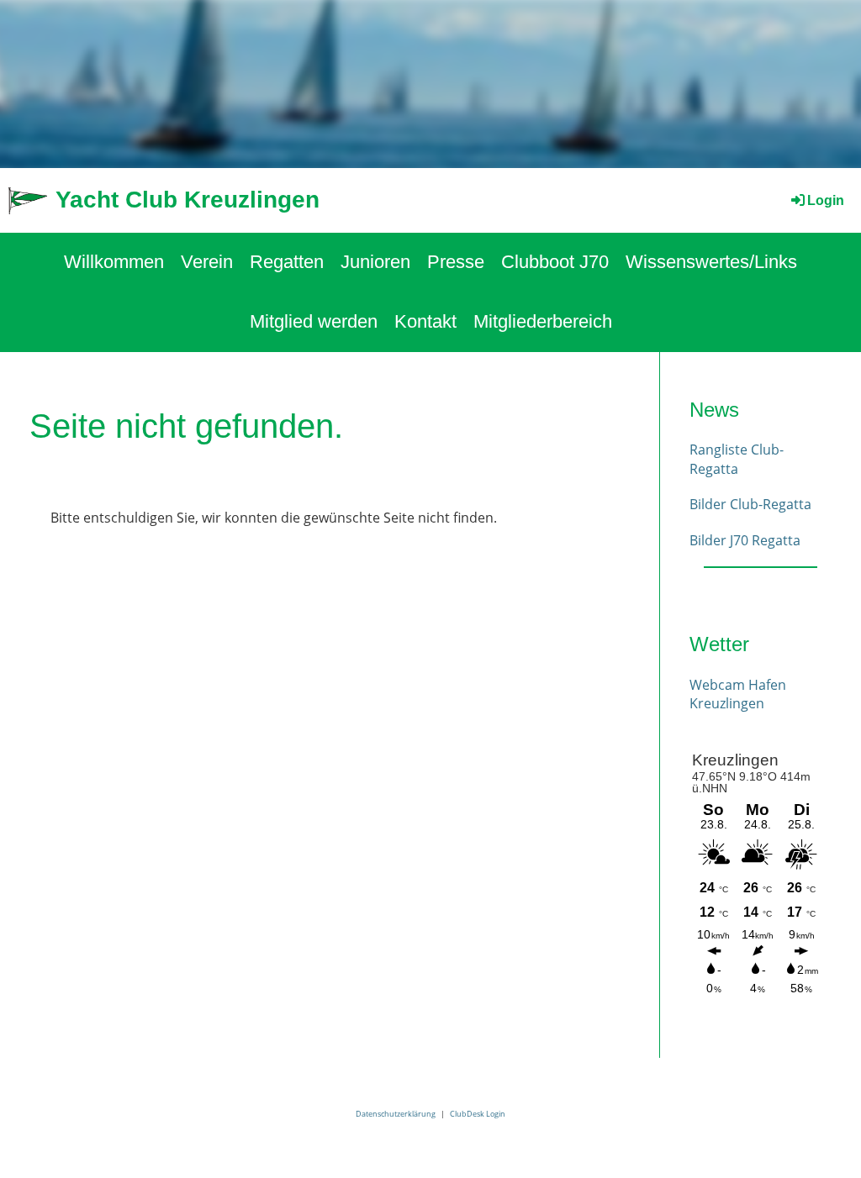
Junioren (375, 261)
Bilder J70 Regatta (744, 540)
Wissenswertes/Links (711, 261)
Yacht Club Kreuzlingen (187, 200)
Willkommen (114, 261)
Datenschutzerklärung (396, 1113)
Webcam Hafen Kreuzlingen (737, 694)
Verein (207, 261)
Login (825, 200)
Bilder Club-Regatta (750, 504)
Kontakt (425, 321)
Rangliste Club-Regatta (736, 458)
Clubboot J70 (555, 261)
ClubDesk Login (477, 1113)
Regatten (287, 261)
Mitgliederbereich (542, 321)
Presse (455, 261)
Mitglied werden (314, 321)
